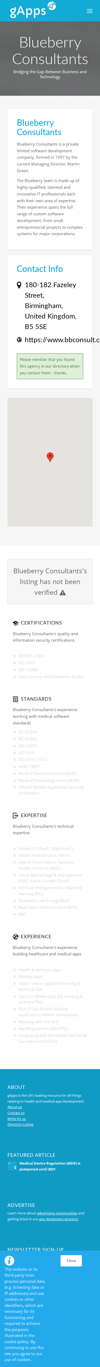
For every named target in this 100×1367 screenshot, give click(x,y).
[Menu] (90, 10)
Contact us (16, 1112)
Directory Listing (20, 1124)
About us (14, 1106)
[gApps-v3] (41, 10)
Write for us (16, 1118)
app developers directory (59, 1219)
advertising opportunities (57, 1213)
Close (71, 1260)
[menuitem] (90, 10)
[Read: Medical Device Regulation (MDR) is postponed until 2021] (12, 1166)
